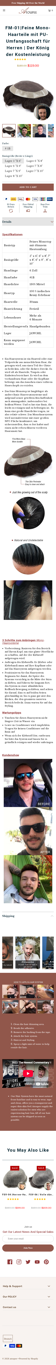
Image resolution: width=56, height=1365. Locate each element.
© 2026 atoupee (9, 1358)
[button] (20, 59)
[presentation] (50, 1182)
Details (6, 221)
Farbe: (5, 143)
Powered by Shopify (28, 1358)
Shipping (8, 915)
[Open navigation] (7, 10)
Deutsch (8, 1338)
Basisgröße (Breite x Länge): (17, 156)
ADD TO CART (28, 187)
